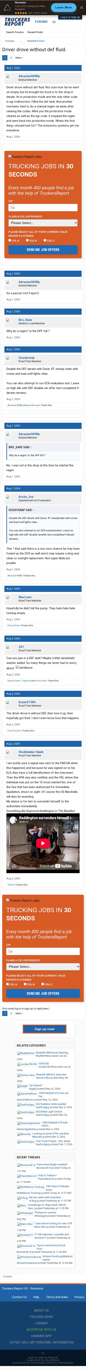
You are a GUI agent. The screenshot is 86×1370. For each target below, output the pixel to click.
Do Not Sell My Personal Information (41, 1342)
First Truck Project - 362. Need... (54, 1141)
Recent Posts (35, 32)
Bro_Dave (25, 320)
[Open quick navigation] (78, 40)
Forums (41, 22)
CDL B (33, 240)
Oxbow (11, 885)
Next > (19, 57)
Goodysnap (27, 358)
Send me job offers (43, 250)
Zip (10, 201)
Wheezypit (40, 1215)
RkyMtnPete (42, 1055)
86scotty (37, 1136)
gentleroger (34, 405)
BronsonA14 (44, 1167)
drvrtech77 (40, 1237)
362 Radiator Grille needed (51, 1104)
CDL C (50, 240)
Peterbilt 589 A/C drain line (51, 1074)
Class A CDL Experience (25, 216)
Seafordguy (42, 1107)
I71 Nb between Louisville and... (52, 1234)
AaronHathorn (25, 1099)
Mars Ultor (40, 1226)
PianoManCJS (46, 1178)
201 (21, 647)
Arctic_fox (26, 497)
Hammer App (41, 1336)
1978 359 (43, 1063)
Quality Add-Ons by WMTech (43, 1360)
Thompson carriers (45, 1212)
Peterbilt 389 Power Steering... (53, 1052)
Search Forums (15, 32)
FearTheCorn (14, 730)
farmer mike (43, 1077)
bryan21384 (27, 702)
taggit (32, 1088)
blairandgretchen (26, 1129)
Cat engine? (36, 1085)
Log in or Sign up (70, 17)
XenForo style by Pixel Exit (43, 1357)
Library (41, 1323)
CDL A (15, 240)
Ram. (31, 1208)
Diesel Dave (14, 625)
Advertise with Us (41, 1330)
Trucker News (41, 1317)
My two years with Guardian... (46, 1197)
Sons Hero (41, 680)
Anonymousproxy (27, 1262)
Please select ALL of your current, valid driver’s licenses (38, 233)
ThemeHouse (65, 1362)
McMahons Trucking (28, 1192)
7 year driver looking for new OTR (53, 1223)
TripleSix (26, 680)
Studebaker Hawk (31, 752)
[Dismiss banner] (81, 7)
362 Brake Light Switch (49, 1111)
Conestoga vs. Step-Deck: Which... (48, 1204)
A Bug (32, 1200)
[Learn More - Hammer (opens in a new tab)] (43, 7)
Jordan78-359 (46, 1066)
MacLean (25, 597)
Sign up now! (45, 1029)
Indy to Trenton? (47, 1175)
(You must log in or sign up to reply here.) (25, 1008)
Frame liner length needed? (52, 1164)
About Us (41, 1310)
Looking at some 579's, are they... (51, 1133)
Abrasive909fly (29, 76)
